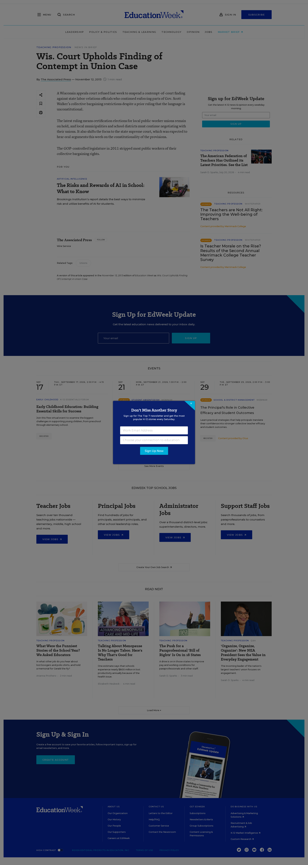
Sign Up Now (154, 451)
